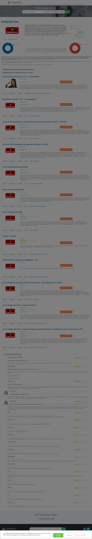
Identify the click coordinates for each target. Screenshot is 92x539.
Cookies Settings (80, 535)
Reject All (69, 535)
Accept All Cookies (58, 535)
